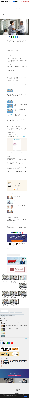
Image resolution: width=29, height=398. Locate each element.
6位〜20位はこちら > (26, 338)
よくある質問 (16, 390)
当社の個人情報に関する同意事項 (7, 395)
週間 (3, 320)
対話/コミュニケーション (12, 315)
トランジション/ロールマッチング (4, 315)
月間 (5, 320)
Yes (25, 396)
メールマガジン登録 (17, 389)
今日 (1, 320)
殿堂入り (7, 320)
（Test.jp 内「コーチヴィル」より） (19, 136)
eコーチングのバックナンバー (11, 114)
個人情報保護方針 (17, 393)
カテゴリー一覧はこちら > (4, 316)
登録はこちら (14, 375)
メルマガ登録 (26, 1)
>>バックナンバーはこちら (11, 43)
